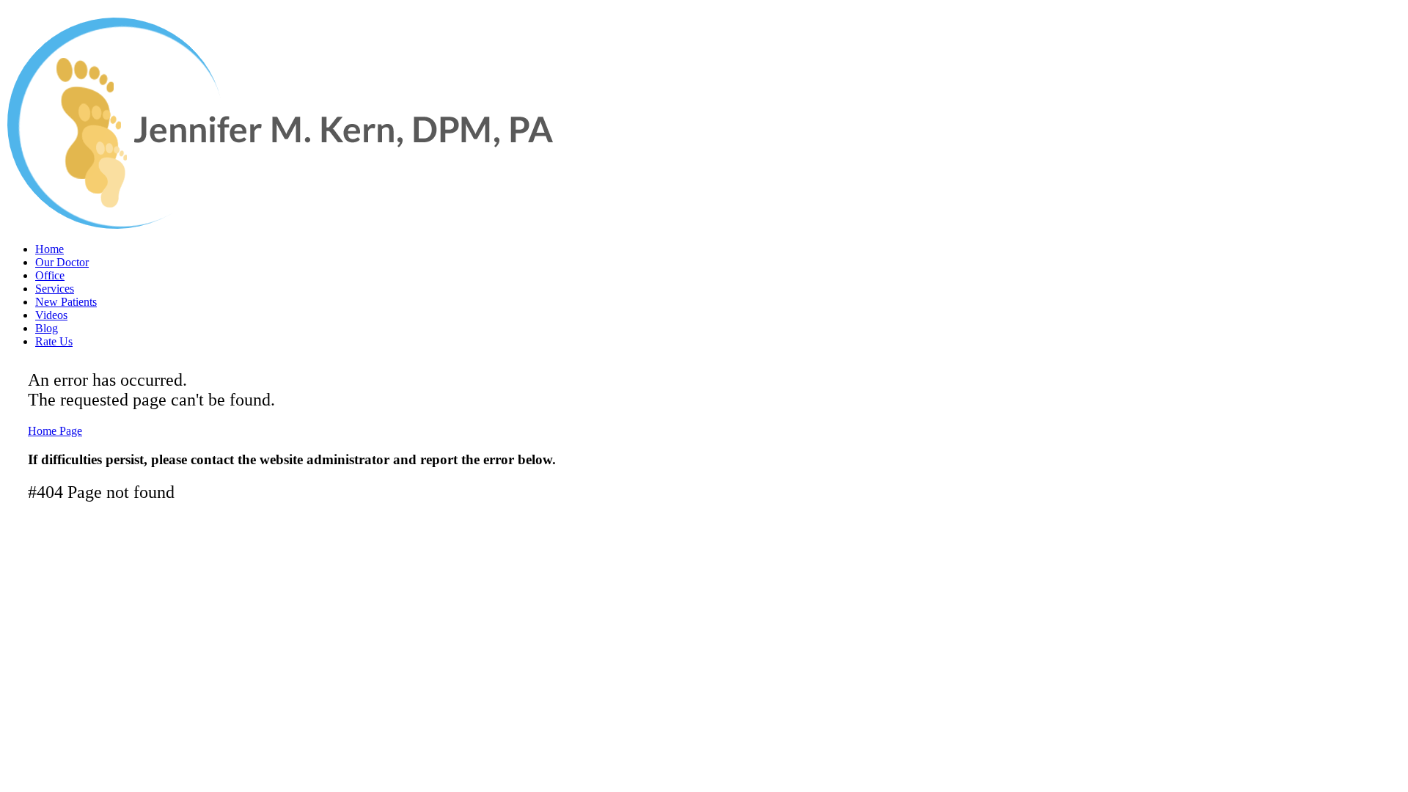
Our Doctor (62, 262)
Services (54, 288)
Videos (51, 315)
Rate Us (54, 341)
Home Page (55, 431)
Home (49, 249)
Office (50, 275)
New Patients (66, 302)
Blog (46, 328)
